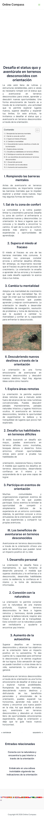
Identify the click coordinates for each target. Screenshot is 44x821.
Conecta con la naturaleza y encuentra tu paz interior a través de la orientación (22, 755)
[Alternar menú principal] (39, 4)
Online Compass (13, 4)
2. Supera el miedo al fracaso (16, 139)
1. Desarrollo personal (14, 162)
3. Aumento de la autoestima (16, 167)
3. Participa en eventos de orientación (19, 154)
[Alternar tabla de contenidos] (36, 130)
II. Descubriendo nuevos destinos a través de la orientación (22, 145)
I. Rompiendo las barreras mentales (18, 133)
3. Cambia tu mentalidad (14, 141)
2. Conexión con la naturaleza (16, 165)
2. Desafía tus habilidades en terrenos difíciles (22, 152)
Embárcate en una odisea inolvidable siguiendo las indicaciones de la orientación (22, 771)
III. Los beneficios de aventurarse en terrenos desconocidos (22, 158)
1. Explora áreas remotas (14, 149)
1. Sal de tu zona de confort (15, 136)
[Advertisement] (22, 33)
